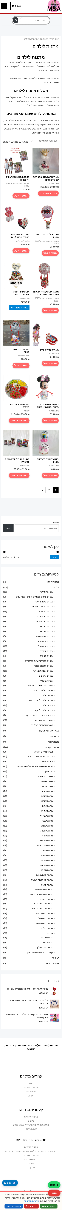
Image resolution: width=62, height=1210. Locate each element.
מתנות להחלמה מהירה (42, 880)
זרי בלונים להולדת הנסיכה (40, 685)
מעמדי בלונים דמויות (43, 690)
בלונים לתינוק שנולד (43, 666)
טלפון (54, 1193)
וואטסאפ (54, 1185)
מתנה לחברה (46, 830)
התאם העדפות (14, 1206)
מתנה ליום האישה (44, 845)
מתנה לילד (48, 850)
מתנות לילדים (46, 928)
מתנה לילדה (47, 855)
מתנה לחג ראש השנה (39, 894)
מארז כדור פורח (45, 776)
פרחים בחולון (43, 947)
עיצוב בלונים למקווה (43, 710)
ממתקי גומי (53, 741)
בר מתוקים (54, 736)
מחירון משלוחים (31, 1087)
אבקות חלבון (53, 582)
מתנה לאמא (47, 801)
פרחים (49, 933)
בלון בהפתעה (46, 592)
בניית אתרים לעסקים (49, 730)
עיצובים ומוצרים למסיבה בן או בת (37, 715)
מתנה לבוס (47, 806)
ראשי (31, 1083)
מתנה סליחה (46, 870)
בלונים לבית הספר (44, 616)
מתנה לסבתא (46, 865)
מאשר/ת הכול (48, 1206)
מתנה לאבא (47, 791)
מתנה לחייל (47, 835)
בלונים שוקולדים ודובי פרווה (40, 756)
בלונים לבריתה (46, 631)
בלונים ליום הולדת (44, 646)
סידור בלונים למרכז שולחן (41, 700)
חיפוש (31, 15)
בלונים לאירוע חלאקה (42, 606)
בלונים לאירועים (45, 611)
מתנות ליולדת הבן (41, 903)
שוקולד (55, 958)
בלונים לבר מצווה (44, 621)
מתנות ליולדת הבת (41, 908)
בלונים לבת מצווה (44, 636)
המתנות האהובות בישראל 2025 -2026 (35, 766)
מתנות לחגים (46, 885)
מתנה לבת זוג (46, 815)
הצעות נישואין (46, 680)
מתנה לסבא (47, 860)
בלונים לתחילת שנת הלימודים (39, 661)
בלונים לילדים (46, 651)
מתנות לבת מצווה (44, 875)
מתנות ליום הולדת (44, 918)
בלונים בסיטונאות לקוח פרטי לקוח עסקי (34, 597)
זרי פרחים (45, 937)
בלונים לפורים (46, 656)
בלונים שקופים (46, 675)
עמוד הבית (54, 39)
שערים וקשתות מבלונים (42, 725)
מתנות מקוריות (52, 747)
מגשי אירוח (47, 786)
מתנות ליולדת (46, 899)
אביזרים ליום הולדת (43, 751)
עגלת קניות (31, 1091)
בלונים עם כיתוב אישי (43, 671)
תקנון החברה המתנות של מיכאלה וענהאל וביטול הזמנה (31, 1151)
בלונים (56, 587)
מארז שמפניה (46, 781)
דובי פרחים (47, 761)
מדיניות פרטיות (31, 1159)
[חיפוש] (15, 20)
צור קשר (31, 1167)
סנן (54, 557)
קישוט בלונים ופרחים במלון (40, 952)
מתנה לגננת (47, 825)
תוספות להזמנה (51, 963)
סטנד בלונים (47, 695)
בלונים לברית (46, 626)
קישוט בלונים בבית (44, 720)
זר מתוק (49, 771)
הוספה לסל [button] (21, 195)
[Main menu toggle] (4, 6)
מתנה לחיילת (46, 840)
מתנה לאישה (46, 796)
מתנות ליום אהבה (44, 913)
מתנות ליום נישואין (44, 923)
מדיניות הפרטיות (31, 1201)
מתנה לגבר (47, 820)
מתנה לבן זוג (47, 811)
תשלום (31, 1095)
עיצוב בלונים (47, 705)
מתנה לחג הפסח (42, 889)
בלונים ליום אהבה (44, 641)
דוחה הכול (31, 1206)
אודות (31, 1163)
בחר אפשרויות (48, 193)
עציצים (46, 942)
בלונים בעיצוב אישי (44, 601)
